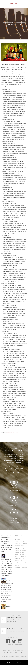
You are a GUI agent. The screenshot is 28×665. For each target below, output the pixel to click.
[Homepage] (14, 0)
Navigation (15, 3)
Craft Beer (9, 432)
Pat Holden (15, 432)
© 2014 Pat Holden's (14, 662)
